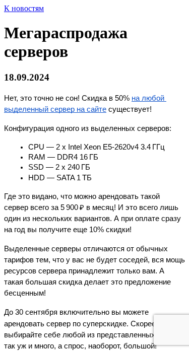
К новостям (24, 8)
